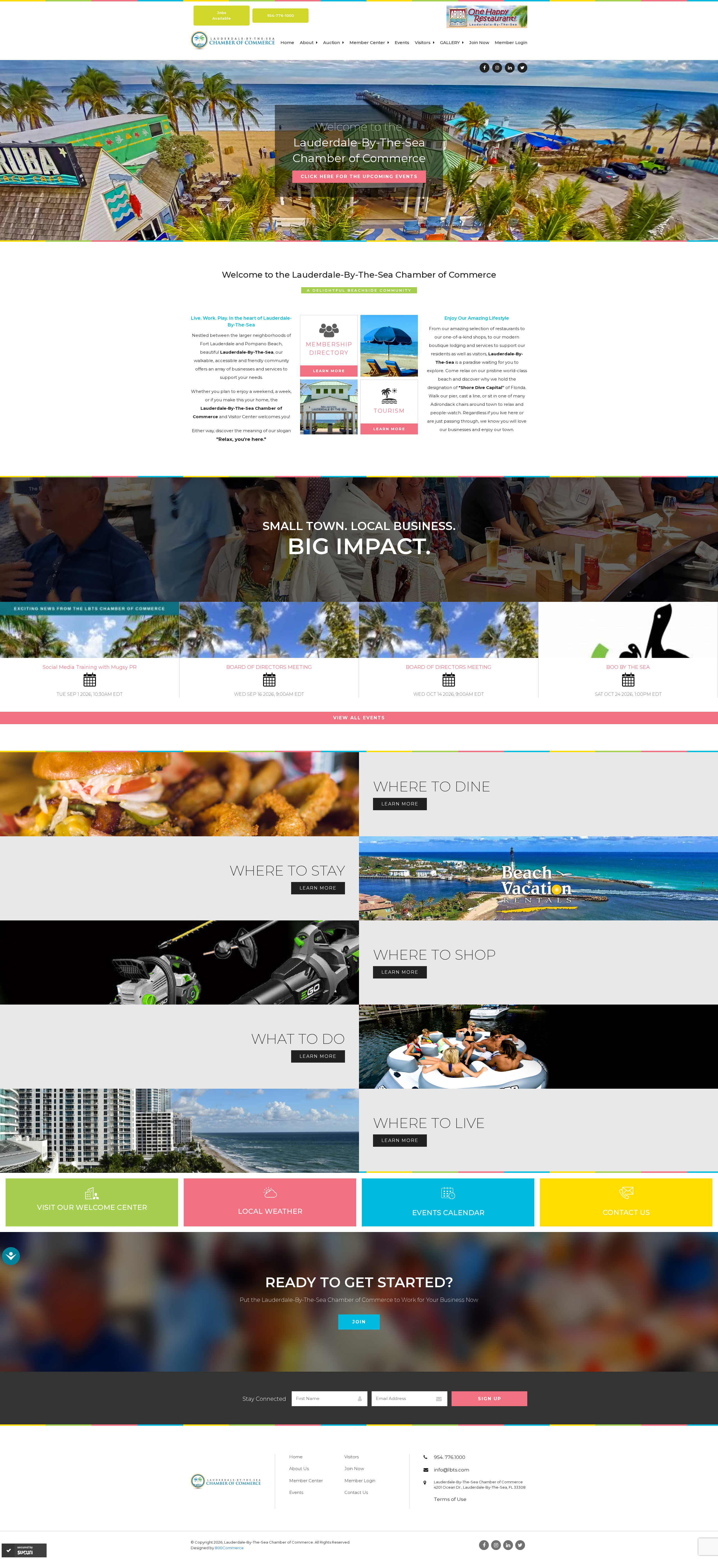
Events (402, 42)
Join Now (479, 42)
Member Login (511, 42)
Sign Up (489, 1398)
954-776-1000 (280, 15)
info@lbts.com (452, 1470)
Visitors (423, 42)
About (307, 42)
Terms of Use (450, 1499)
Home (287, 42)
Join (359, 1322)
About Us (299, 1468)
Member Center (367, 42)
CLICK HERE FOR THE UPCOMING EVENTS (359, 176)
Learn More (329, 371)
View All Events (359, 717)
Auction (332, 42)
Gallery (450, 42)
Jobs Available (221, 15)
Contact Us (356, 1492)
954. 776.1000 (449, 1457)
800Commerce (229, 1548)
